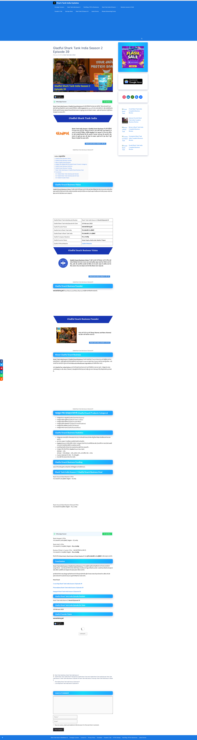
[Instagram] (124, 97)
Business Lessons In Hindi (127, 7)
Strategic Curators (59, 7)
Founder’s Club (58, 11)
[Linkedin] (128, 97)
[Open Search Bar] (142, 39)
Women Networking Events (109, 11)
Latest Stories (95, 11)
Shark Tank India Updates (68, 3)
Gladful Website (87, 243)
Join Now (108, 101)
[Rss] (137, 97)
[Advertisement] (98, 25)
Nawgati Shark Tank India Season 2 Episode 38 (67, 673)
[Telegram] (141, 97)
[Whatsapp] (132, 97)
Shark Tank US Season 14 (82, 11)
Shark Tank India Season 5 (73, 7)
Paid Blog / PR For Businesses (91, 7)
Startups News (69, 11)
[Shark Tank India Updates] (54, 3)
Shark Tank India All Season (109, 7)
